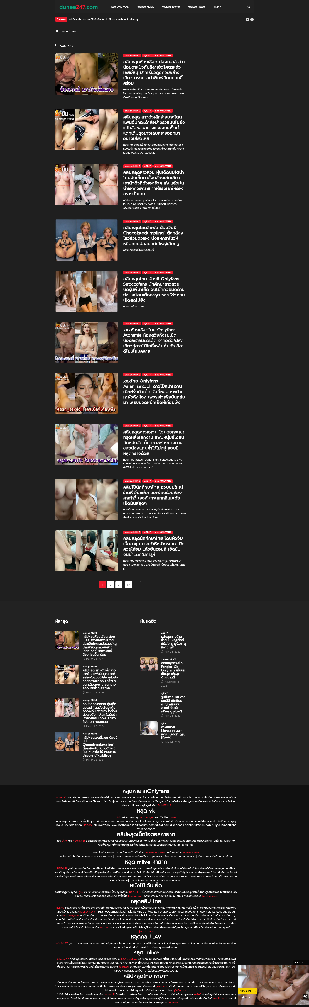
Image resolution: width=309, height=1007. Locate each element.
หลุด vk (104, 927)
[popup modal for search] (249, 7)
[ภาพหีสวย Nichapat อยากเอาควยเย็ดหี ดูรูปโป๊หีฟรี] (149, 728)
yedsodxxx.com (155, 853)
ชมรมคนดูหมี (147, 817)
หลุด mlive (135, 892)
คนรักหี (197, 994)
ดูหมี (80, 892)
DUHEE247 (164, 805)
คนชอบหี (61, 797)
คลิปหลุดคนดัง (87, 912)
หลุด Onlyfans (120, 6)
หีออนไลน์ (124, 967)
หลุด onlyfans (71, 916)
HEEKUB (62, 868)
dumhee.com (191, 853)
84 (129, 585)
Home (64, 31)
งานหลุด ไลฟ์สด (196, 6)
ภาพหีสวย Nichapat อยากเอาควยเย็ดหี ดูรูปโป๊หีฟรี (173, 732)
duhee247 (62, 959)
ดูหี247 (217, 6)
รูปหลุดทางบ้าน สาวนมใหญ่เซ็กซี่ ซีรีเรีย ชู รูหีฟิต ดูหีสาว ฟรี (173, 642)
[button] (247, 19)
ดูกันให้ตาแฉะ (180, 990)
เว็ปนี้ (118, 817)
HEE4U (60, 908)
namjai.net (79, 841)
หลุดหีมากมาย (221, 998)
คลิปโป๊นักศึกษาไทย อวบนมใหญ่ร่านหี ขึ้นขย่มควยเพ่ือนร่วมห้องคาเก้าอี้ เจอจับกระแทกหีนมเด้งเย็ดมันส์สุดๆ (153, 495)
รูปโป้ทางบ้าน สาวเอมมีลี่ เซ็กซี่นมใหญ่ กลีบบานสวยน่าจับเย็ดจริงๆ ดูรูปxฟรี (107, 19)
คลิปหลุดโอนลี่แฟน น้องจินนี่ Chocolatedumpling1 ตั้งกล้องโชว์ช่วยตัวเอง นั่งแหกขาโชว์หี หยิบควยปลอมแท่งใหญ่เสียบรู (153, 235)
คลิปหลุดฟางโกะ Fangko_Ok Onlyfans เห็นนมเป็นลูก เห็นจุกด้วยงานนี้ (173, 670)
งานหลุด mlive (145, 6)
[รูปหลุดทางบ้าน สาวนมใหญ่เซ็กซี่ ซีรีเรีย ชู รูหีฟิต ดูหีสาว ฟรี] (149, 638)
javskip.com (146, 931)
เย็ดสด (88, 825)
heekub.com (135, 896)
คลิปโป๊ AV (62, 943)
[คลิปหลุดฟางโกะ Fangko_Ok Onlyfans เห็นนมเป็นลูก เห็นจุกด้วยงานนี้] (149, 664)
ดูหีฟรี (173, 817)
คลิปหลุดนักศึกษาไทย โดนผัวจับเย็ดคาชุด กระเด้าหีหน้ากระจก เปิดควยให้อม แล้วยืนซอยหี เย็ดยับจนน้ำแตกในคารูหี (154, 546)
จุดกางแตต (162, 986)
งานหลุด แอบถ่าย (171, 6)
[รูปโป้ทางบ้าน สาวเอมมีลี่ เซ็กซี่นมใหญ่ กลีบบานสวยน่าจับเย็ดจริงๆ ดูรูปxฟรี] (149, 698)
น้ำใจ (64, 841)
